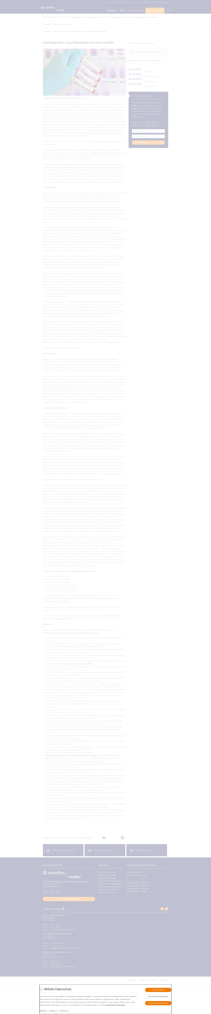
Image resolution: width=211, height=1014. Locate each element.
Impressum (43, 1011)
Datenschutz (53, 1011)
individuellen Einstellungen (115, 1005)
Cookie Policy (64, 1011)
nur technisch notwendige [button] (158, 996)
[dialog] (105, 999)
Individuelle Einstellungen (158, 1003)
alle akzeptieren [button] (158, 990)
